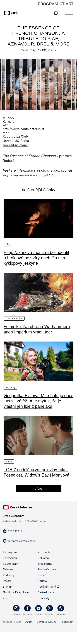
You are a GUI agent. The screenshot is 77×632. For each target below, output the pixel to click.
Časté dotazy (46, 592)
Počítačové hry (14, 318)
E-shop (7, 586)
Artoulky (10, 387)
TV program (10, 552)
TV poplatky (10, 563)
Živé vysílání (10, 558)
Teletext (8, 569)
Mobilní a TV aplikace (16, 592)
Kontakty (43, 598)
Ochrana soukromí (46, 621)
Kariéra (42, 581)
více (38, 488)
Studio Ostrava (47, 569)
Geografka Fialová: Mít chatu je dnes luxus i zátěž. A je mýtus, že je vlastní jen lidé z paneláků (38, 401)
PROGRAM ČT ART (55, 3)
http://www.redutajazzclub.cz (24, 129)
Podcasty (8, 575)
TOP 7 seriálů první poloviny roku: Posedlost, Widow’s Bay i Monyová (36, 472)
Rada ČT (43, 575)
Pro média (44, 552)
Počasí (7, 581)
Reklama (43, 558)
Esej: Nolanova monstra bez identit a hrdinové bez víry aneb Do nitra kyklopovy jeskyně (36, 257)
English (28, 621)
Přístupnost (67, 621)
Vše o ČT (8, 598)
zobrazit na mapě (15, 145)
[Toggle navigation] (6, 4)
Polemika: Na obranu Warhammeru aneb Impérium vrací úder (37, 329)
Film (8, 244)
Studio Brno (45, 563)
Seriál (9, 461)
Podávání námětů (48, 586)
